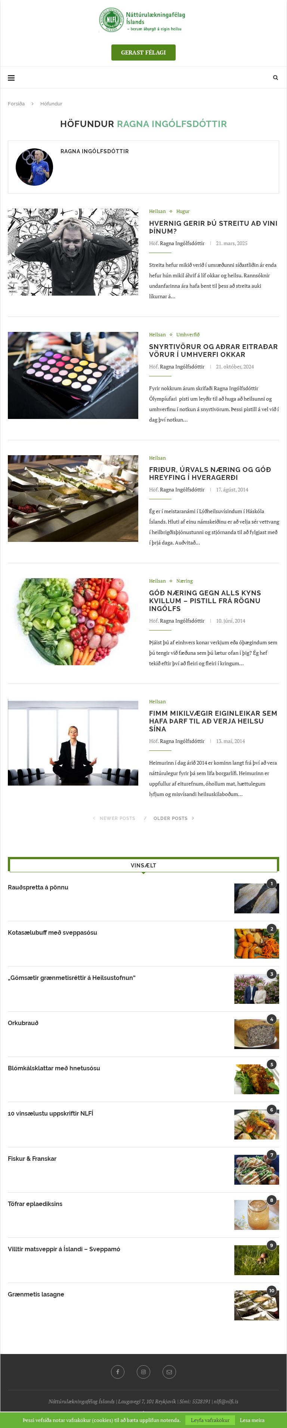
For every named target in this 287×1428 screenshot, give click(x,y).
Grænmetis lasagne (36, 1294)
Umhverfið (188, 335)
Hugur (182, 212)
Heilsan (157, 212)
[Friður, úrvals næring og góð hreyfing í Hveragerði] (73, 498)
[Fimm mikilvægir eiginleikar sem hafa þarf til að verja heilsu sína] (73, 742)
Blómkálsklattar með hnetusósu (54, 1068)
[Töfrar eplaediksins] (256, 1215)
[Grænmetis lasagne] (256, 1305)
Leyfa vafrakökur (210, 1420)
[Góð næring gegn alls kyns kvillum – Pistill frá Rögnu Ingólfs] (73, 621)
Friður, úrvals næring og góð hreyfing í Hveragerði (210, 473)
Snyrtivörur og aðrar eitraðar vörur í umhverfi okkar (213, 350)
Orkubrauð (23, 1023)
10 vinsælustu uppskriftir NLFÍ (50, 1113)
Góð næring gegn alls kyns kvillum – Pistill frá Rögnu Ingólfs (205, 601)
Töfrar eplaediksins (35, 1204)
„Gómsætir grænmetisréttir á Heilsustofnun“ (72, 977)
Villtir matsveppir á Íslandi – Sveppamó (64, 1249)
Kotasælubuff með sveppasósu (52, 932)
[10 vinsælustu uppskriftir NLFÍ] (256, 1124)
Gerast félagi (143, 52)
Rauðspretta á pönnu (38, 887)
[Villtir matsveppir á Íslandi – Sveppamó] (256, 1260)
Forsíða (16, 104)
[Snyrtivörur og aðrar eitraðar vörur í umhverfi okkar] (73, 375)
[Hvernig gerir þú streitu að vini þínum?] (73, 252)
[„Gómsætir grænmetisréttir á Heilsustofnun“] (256, 989)
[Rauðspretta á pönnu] (256, 898)
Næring (184, 581)
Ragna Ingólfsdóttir (95, 151)
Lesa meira (252, 1420)
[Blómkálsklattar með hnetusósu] (256, 1079)
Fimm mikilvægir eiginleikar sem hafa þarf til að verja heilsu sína (213, 721)
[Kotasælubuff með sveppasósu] (256, 944)
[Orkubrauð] (256, 1034)
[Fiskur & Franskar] (256, 1170)
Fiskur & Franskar (32, 1158)
